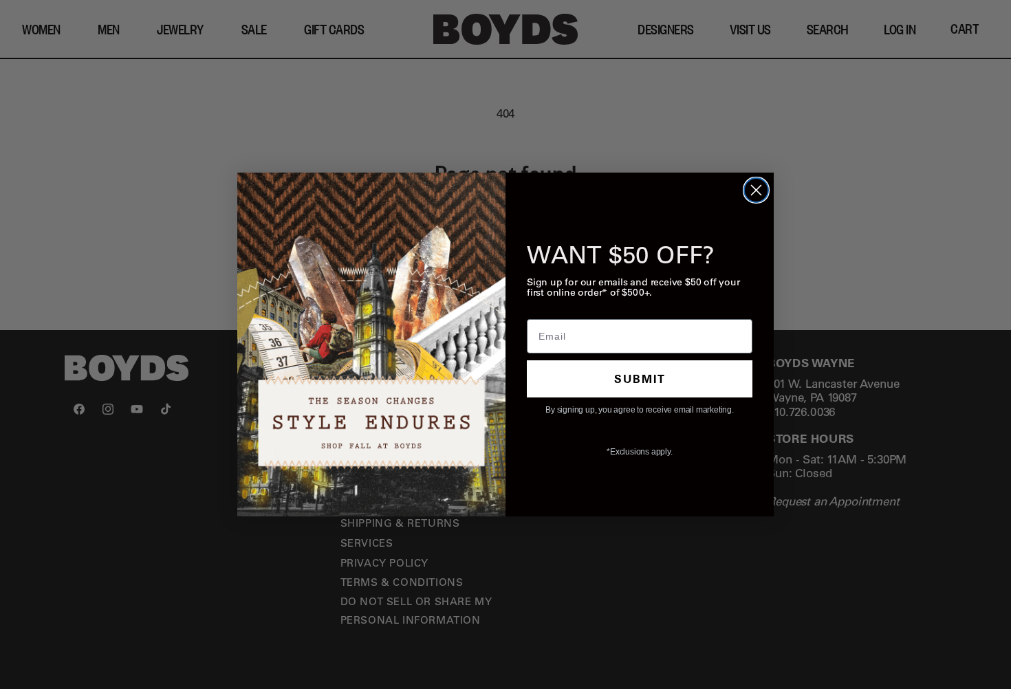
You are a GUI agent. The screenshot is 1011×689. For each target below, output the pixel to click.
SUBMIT (640, 378)
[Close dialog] (756, 190)
